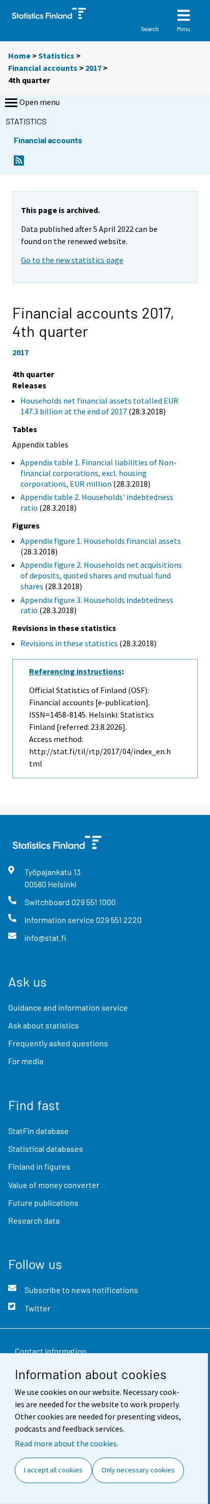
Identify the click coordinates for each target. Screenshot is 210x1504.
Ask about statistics (43, 1025)
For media (25, 1061)
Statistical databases (45, 1148)
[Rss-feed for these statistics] (19, 163)
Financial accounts (42, 68)
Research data (34, 1220)
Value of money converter (53, 1185)
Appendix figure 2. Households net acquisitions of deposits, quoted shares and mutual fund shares (101, 575)
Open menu (39, 102)
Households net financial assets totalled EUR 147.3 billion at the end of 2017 (99, 405)
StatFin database (38, 1131)
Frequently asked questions (58, 1043)
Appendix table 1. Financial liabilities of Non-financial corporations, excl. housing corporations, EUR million (98, 473)
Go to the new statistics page (72, 260)
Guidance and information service (68, 1007)
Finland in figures (39, 1166)
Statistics (56, 55)
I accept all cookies (53, 1469)
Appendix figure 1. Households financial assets (100, 541)
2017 (93, 68)
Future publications (43, 1202)
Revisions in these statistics (69, 643)
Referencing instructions (75, 671)
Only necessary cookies (138, 1469)
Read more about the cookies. (66, 1443)
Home (19, 55)
